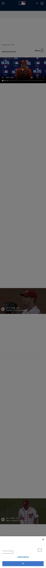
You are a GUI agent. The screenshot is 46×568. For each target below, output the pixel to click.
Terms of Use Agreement (23, 552)
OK (23, 563)
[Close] (43, 542)
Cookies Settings (23, 557)
